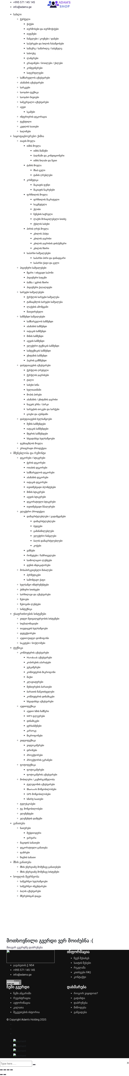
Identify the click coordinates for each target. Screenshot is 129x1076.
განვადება (80, 1012)
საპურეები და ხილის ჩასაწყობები (45, 44)
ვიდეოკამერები (35, 745)
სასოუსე (31, 53)
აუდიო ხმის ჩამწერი (38, 711)
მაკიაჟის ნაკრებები (44, 190)
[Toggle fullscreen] (4, 1069)
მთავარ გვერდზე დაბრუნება (25, 947)
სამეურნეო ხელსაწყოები (34, 881)
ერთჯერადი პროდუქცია (33, 448)
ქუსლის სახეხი (41, 224)
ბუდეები (37, 526)
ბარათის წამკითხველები (40, 692)
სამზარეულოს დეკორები (40, 472)
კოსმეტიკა (32, 180)
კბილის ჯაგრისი (42, 239)
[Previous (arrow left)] (1, 1074)
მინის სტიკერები (36, 492)
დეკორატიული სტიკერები (41, 502)
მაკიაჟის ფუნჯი (41, 185)
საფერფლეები (35, 73)
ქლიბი (37, 209)
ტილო (30, 380)
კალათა (18, 1007)
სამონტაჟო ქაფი (36, 580)
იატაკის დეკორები (37, 482)
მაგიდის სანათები (30, 843)
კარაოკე (31, 731)
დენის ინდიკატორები (38, 565)
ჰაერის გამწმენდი (37, 360)
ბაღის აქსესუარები (30, 891)
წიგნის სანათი (28, 857)
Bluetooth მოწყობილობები (41, 789)
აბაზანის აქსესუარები (32, 83)
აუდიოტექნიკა (28, 706)
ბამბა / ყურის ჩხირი (38, 282)
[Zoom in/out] (1, 1069)
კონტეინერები (34, 68)
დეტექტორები (28, 633)
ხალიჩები (25, 131)
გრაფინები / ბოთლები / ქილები (45, 63)
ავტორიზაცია (21, 1002)
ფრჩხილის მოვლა (37, 195)
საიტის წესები (82, 962)
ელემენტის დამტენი (31, 818)
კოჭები (37, 546)
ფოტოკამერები (35, 770)
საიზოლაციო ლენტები (39, 560)
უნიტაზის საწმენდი (37, 356)
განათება (19, 823)
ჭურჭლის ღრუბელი (38, 370)
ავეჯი (23, 107)
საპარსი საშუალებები (39, 253)
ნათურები (25, 828)
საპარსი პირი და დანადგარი (49, 258)
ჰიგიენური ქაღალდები (39, 287)
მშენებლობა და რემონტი (29, 453)
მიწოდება (80, 1007)
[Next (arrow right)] (4, 1074)
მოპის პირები (34, 395)
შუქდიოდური (34, 833)
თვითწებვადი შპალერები (41, 507)
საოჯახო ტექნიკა (29, 92)
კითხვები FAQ (82, 972)
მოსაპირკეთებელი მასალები (36, 570)
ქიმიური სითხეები (30, 590)
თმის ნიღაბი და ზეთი (45, 160)
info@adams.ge (22, 7)
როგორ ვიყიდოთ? (86, 993)
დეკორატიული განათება (34, 848)
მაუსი (30, 677)
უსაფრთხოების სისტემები (29, 614)
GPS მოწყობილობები (39, 794)
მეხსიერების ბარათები (39, 687)
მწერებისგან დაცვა (30, 896)
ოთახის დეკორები (37, 468)
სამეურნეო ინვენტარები (33, 886)
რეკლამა (79, 967)
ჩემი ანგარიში (22, 993)
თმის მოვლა (34, 146)
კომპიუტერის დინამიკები (40, 697)
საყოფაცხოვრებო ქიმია (28, 136)
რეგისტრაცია (21, 998)
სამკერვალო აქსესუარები (34, 102)
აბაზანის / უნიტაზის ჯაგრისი (42, 399)
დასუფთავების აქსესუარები (35, 365)
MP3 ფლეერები (36, 716)
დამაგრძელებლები (44, 521)
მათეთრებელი (35, 312)
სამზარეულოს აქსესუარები (35, 78)
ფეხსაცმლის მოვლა (31, 443)
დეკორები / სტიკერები (32, 458)
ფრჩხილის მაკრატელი (46, 199)
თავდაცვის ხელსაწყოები (34, 628)
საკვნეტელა (40, 204)
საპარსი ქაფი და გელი (46, 263)
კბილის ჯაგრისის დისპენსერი (49, 243)
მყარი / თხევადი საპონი (40, 273)
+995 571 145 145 (24, 2)
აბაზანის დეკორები (37, 477)
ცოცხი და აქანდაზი (37, 414)
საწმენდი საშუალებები (32, 317)
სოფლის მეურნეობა (26, 877)
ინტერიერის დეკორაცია (33, 117)
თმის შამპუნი (40, 151)
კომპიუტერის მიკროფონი (41, 672)
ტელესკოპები (27, 804)
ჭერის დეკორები (36, 463)
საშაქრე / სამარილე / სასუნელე (44, 48)
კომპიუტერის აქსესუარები (34, 653)
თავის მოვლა (27, 141)
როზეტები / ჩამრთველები (41, 555)
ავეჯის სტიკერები (36, 497)
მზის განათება (22, 862)
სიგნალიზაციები (29, 624)
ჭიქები (30, 24)
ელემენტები (26, 814)
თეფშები (31, 34)
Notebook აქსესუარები (39, 657)
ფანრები (25, 852)
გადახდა (79, 998)
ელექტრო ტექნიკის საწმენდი (43, 346)
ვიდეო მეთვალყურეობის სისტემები (39, 619)
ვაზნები (31, 551)
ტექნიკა (18, 648)
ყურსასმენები (34, 726)
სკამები (31, 112)
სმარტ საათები (35, 799)
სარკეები (25, 87)
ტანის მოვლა (34, 165)
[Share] (8, 1069)
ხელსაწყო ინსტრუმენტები (34, 585)
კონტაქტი (80, 977)
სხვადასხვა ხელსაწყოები (41, 438)
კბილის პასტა (41, 234)
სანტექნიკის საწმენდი (39, 351)
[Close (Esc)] (11, 1069)
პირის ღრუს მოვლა (38, 229)
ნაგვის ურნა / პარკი (38, 404)
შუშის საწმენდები (36, 424)
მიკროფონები (34, 736)
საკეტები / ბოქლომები (32, 643)
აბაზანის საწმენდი (37, 326)
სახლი (17, 14)
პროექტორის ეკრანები (39, 760)
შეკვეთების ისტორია (26, 1012)
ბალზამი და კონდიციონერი (48, 156)
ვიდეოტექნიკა (28, 740)
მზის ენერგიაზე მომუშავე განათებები (40, 867)
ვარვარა (31, 838)
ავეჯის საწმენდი (35, 341)
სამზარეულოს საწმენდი (40, 321)
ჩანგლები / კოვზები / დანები (43, 39)
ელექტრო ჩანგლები (44, 536)
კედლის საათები (29, 126)
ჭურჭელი (25, 19)
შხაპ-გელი (39, 170)
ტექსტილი (25, 122)
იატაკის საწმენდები (37, 429)
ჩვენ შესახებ (81, 958)
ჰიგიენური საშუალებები (33, 268)
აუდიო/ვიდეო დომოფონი (34, 638)
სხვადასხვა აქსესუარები (40, 701)
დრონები (32, 750)
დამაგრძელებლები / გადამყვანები (46, 516)
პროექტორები (35, 755)
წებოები (24, 599)
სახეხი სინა (33, 385)
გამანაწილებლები (43, 531)
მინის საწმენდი (35, 336)
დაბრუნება (81, 1002)
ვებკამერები (33, 667)
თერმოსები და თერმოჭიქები (43, 29)
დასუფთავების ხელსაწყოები (36, 419)
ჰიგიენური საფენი (37, 278)
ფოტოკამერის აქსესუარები (42, 775)
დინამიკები (33, 721)
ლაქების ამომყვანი (37, 307)
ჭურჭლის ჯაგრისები (38, 375)
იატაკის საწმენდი (36, 331)
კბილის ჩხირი (41, 248)
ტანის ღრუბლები (42, 175)
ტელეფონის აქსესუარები (41, 784)
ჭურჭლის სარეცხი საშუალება (43, 297)
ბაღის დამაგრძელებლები (47, 541)
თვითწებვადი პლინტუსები (41, 487)
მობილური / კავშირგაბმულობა (37, 779)
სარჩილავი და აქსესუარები (35, 594)
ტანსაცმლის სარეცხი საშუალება (45, 302)
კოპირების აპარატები (39, 662)
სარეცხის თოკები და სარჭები (43, 409)
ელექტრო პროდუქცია (32, 511)
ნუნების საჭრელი (43, 214)
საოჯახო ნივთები (29, 97)
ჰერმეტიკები (34, 575)
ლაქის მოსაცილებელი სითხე (49, 219)
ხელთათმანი (34, 390)
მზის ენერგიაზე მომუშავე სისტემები (39, 872)
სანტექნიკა (26, 609)
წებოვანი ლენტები (30, 604)
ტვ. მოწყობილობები (31, 809)
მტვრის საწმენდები (37, 434)
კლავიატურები (35, 682)
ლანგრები (32, 58)
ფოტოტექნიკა (28, 765)
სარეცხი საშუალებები (32, 292)
